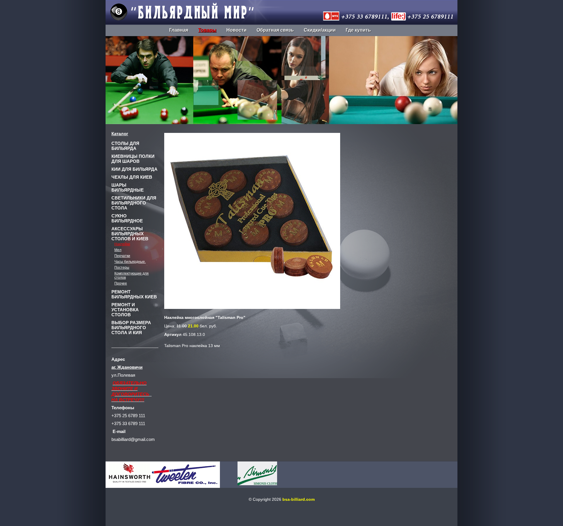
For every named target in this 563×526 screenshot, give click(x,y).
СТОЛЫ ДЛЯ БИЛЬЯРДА (125, 146)
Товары (207, 30)
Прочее (120, 283)
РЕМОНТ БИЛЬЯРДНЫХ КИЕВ (134, 294)
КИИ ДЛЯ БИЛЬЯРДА (134, 169)
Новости (236, 30)
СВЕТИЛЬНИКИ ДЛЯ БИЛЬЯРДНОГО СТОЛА (133, 202)
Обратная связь (275, 30)
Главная (178, 30)
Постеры (121, 267)
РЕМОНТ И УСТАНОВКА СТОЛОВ (125, 309)
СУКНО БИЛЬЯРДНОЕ (127, 218)
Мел (117, 250)
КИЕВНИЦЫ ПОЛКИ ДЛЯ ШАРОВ (133, 159)
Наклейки (122, 244)
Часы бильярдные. (130, 262)
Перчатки (122, 256)
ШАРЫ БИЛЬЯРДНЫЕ (127, 187)
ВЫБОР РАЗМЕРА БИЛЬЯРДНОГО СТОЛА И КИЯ (131, 327)
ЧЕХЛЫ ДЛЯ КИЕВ (131, 177)
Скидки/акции (320, 30)
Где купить (358, 30)
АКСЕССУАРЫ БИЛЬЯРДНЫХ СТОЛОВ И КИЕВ (129, 233)
